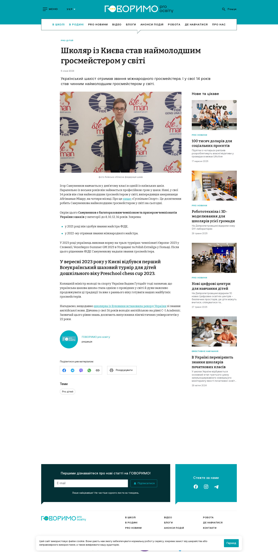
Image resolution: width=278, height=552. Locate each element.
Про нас (219, 24)
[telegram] (72, 370)
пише (127, 199)
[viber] (81, 370)
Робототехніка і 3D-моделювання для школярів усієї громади (213, 216)
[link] (97, 370)
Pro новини (98, 24)
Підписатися (146, 483)
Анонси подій (152, 24)
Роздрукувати (124, 370)
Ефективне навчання (205, 351)
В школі (58, 24)
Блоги (131, 24)
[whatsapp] (89, 370)
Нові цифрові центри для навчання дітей (211, 286)
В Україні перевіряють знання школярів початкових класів (212, 362)
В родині (76, 24)
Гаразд (231, 543)
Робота (174, 24)
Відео (117, 24)
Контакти (210, 528)
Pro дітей (67, 41)
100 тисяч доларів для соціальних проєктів (212, 143)
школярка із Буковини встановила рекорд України (130, 306)
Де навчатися (196, 24)
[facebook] (64, 370)
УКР (70, 9)
